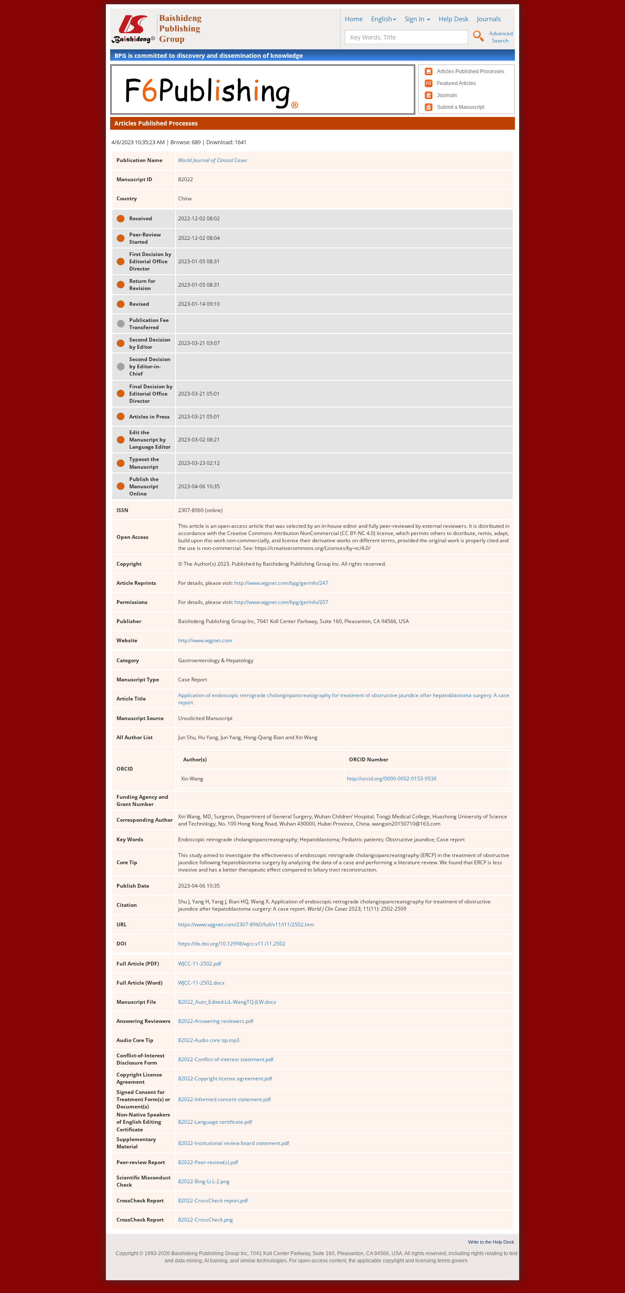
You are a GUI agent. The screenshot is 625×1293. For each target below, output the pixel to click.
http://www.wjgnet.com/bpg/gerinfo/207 (281, 602)
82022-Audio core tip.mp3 (208, 1040)
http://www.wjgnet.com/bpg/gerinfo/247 (281, 583)
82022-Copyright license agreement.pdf (225, 1078)
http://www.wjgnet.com (205, 640)
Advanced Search (501, 37)
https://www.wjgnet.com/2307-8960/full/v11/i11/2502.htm (246, 924)
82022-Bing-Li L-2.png (204, 1181)
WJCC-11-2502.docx (201, 982)
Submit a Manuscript (460, 107)
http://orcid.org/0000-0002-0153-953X (392, 778)
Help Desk (454, 18)
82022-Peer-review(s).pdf (208, 1162)
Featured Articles (456, 83)
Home (354, 18)
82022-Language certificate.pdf (215, 1121)
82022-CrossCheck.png (205, 1219)
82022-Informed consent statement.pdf (224, 1099)
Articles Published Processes (470, 71)
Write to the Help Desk (491, 1242)
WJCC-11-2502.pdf (199, 963)
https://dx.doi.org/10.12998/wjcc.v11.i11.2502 (231, 943)
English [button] (381, 18)
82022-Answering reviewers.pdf (215, 1021)
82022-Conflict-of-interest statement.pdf (225, 1059)
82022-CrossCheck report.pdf (213, 1200)
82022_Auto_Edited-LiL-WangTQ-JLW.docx (227, 1001)
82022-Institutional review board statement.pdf (233, 1143)
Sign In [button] (415, 18)
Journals (489, 18)
